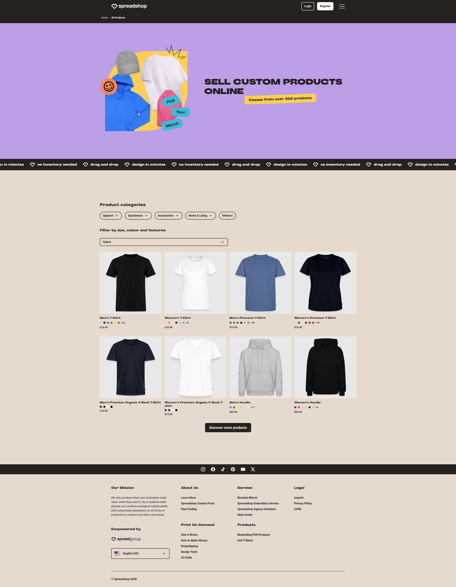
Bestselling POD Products (253, 534)
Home (104, 17)
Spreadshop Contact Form (197, 503)
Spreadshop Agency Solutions (256, 509)
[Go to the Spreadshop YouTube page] (243, 469)
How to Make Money (194, 540)
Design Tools (189, 552)
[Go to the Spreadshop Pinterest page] (233, 469)
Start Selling (189, 509)
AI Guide (186, 557)
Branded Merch (247, 497)
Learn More (188, 497)
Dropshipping (189, 546)
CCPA (297, 509)
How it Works (189, 534)
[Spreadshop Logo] (129, 6)
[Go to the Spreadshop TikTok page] (223, 469)
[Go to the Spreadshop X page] (253, 469)
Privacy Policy (303, 503)
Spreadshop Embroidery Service (258, 503)
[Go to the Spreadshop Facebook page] (213, 469)
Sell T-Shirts (245, 540)
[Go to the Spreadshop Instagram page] (203, 469)
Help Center (245, 514)
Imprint (298, 497)
